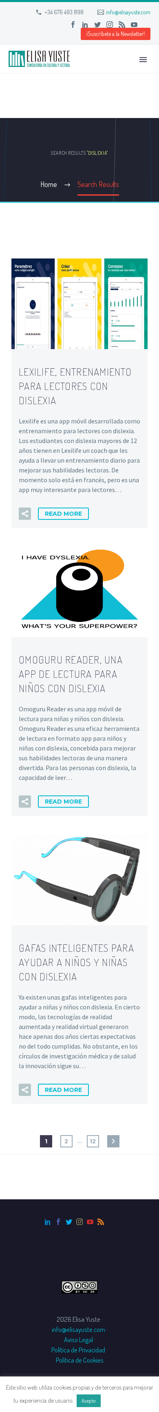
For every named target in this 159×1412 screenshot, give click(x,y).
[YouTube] (134, 24)
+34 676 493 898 (64, 12)
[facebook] (58, 1221)
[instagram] (79, 1221)
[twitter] (69, 1221)
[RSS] (122, 24)
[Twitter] (97, 24)
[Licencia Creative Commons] (79, 1286)
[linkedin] (47, 1221)
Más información (124, 1400)
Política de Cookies (80, 1360)
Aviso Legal (78, 1339)
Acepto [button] (89, 1400)
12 (93, 1141)
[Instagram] (110, 24)
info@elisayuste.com (128, 12)
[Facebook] (73, 24)
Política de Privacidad (78, 1349)
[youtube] (90, 1221)
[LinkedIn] (85, 24)
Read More (63, 513)
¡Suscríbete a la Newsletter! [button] (115, 33)
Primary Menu (143, 59)
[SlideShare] (146, 24)
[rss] (100, 1221)
